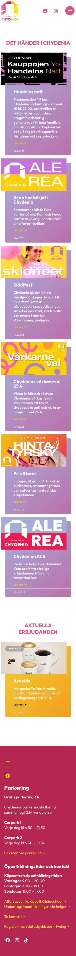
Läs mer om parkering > (24, 853)
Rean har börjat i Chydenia (31, 200)
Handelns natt (28, 91)
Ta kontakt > (14, 916)
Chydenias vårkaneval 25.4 (37, 384)
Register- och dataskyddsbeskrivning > (36, 926)
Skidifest (23, 285)
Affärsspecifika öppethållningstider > (35, 901)
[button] (7, 762)
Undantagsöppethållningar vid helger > (37, 906)
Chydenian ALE (29, 556)
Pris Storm (25, 473)
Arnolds (22, 681)
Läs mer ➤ (20, 143)
